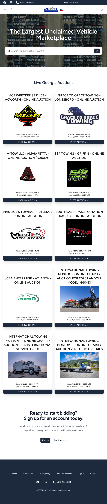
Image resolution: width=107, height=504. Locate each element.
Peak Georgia (71, 2)
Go (97, 51)
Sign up (45, 440)
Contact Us (28, 474)
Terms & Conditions (64, 474)
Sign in (81, 474)
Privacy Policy (44, 474)
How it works (60, 440)
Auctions (13, 474)
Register (93, 474)
